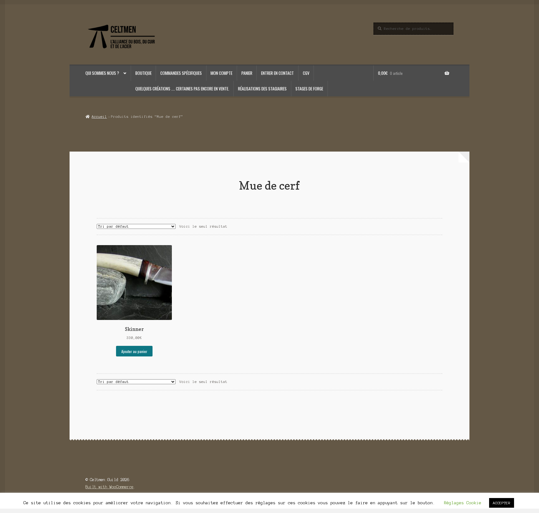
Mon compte (221, 73)
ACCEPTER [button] (501, 503)
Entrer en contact (277, 73)
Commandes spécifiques (181, 73)
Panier (246, 73)
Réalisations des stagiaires (262, 88)
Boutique (143, 73)
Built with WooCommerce (109, 487)
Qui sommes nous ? (102, 73)
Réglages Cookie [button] (462, 503)
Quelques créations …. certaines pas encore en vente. (182, 88)
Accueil (99, 117)
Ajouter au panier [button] (134, 351)
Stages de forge (309, 88)
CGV (306, 73)
